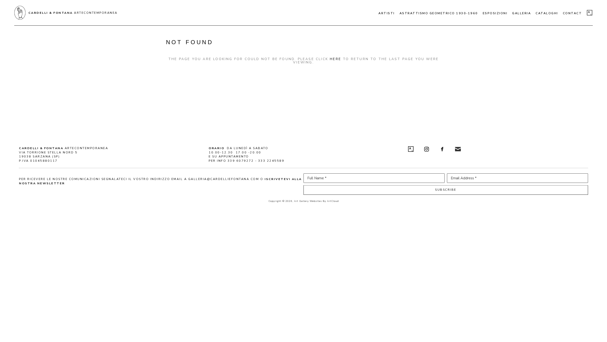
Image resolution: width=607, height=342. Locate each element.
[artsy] (590, 13)
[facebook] (442, 149)
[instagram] (426, 149)
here (335, 59)
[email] (458, 149)
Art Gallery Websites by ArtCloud (316, 201)
